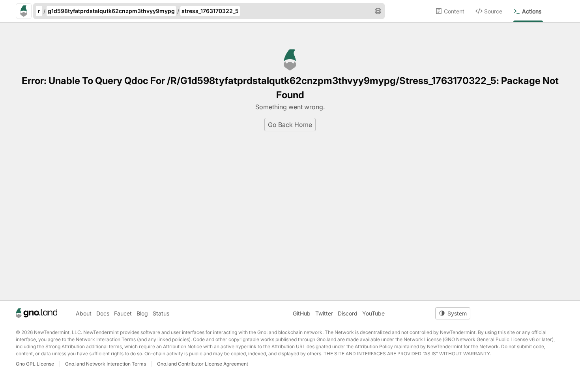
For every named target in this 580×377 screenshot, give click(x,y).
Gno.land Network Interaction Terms (105, 364)
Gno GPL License (35, 364)
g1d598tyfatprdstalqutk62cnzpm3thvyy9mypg (111, 10)
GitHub (302, 313)
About (84, 313)
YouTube (373, 313)
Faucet (123, 313)
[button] (378, 11)
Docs (102, 313)
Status (161, 313)
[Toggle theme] (452, 313)
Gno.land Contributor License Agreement (202, 364)
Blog (142, 313)
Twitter (324, 313)
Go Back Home (290, 125)
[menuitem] (455, 11)
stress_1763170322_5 (210, 10)
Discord (347, 313)
